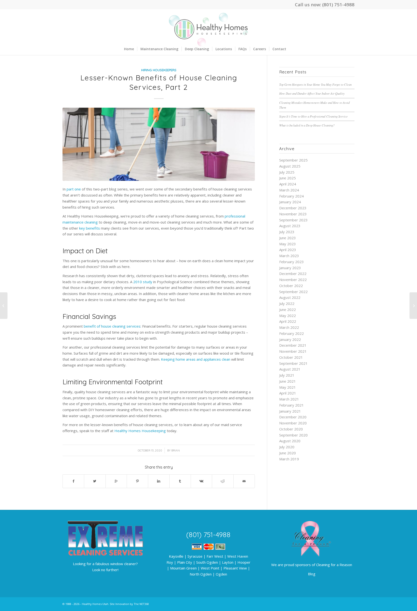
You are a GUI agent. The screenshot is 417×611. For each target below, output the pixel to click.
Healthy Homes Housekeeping (140, 430)
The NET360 (141, 604)
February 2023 (291, 261)
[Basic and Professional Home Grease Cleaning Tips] (413, 305)
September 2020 (293, 435)
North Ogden (201, 574)
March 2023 (289, 255)
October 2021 (291, 357)
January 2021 (290, 411)
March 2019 (289, 458)
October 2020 (291, 429)
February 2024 (291, 196)
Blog (311, 573)
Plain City (184, 562)
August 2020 (289, 440)
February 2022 (291, 333)
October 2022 (291, 285)
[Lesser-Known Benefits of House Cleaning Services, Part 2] (159, 144)
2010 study (142, 281)
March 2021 (289, 399)
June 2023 (287, 237)
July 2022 (286, 303)
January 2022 (290, 339)
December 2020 (292, 416)
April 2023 (287, 249)
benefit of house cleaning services (112, 326)
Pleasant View (235, 568)
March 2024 (289, 190)
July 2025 (286, 172)
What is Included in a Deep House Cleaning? (306, 125)
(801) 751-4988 (338, 4)
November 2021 (293, 351)
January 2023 (290, 267)
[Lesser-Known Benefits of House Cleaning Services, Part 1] (3, 305)
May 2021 (287, 387)
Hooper (243, 562)
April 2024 (287, 184)
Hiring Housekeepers (158, 70)
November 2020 (293, 423)
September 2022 (293, 291)
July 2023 (286, 231)
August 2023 (289, 225)
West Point (210, 568)
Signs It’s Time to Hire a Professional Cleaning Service (313, 116)
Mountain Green (183, 568)
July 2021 (286, 375)
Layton (227, 562)
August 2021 (289, 369)
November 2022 (293, 279)
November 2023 (293, 213)
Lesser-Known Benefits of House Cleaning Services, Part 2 (158, 82)
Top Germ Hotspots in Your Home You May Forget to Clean (315, 84)
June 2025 (287, 178)
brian (175, 450)
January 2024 (290, 201)
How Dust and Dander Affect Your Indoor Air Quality (312, 93)
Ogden (221, 574)
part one (74, 189)
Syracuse (195, 556)
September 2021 (293, 363)
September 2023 (293, 220)
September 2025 (293, 160)
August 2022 (289, 297)
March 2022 (289, 327)
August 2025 (289, 166)
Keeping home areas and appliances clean (195, 359)
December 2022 (292, 273)
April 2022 (287, 321)
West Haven (237, 556)
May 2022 (287, 315)
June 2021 (287, 381)
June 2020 (287, 452)
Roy (170, 562)
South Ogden (207, 562)
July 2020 (286, 446)
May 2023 (287, 243)
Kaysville (176, 556)
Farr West (215, 556)
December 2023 (292, 207)
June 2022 (287, 309)
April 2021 (287, 393)
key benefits (89, 228)
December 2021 (292, 345)
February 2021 (291, 405)
